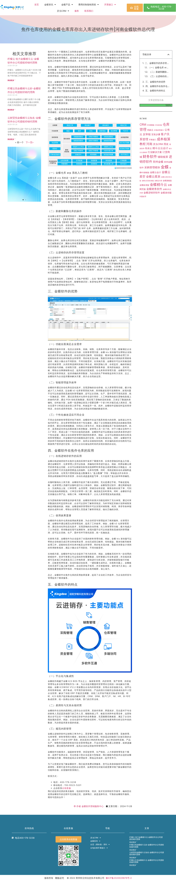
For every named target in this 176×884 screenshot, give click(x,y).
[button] (10, 174)
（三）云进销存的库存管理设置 (159, 76)
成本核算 (163, 139)
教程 (143, 144)
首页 (36, 4)
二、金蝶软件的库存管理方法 (157, 63)
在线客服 (66, 788)
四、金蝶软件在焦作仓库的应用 (157, 86)
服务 (77, 10)
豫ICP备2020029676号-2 (119, 878)
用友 (166, 144)
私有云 (148, 148)
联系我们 (88, 10)
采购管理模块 (152, 167)
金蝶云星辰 (153, 176)
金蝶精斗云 (158, 184)
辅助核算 (163, 156)
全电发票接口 (159, 130)
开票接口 (108, 4)
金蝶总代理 (158, 181)
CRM (143, 124)
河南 (149, 144)
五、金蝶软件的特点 (155, 90)
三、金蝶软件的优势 (155, 81)
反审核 (147, 134)
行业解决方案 (155, 152)
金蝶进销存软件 (152, 192)
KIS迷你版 (158, 125)
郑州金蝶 (158, 161)
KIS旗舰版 (150, 125)
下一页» (30, 142)
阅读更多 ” (11, 80)
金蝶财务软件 (154, 189)
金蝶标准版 (144, 185)
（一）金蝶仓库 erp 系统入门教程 (158, 67)
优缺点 (150, 130)
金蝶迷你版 (166, 192)
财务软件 (150, 156)
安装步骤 (155, 134)
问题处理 (143, 196)
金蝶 (165, 166)
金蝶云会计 (155, 172)
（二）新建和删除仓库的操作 (159, 71)
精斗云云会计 (160, 148)
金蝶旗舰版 (167, 180)
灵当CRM (158, 144)
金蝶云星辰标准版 (148, 181)
